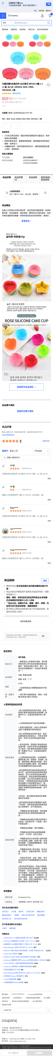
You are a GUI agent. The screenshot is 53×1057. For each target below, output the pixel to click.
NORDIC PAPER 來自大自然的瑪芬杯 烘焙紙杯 (20, 957)
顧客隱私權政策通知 (33, 997)
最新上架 (14, 451)
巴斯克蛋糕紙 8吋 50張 (12, 970)
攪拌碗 (21, 912)
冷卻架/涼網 (30, 912)
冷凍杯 (4, 928)
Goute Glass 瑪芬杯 (11, 954)
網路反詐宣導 (6, 1004)
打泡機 (13, 912)
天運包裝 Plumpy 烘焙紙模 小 (14, 976)
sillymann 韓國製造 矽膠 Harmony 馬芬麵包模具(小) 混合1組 (25, 960)
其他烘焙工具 (6, 919)
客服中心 (48, 10)
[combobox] (42, 451)
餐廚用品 (14, 29)
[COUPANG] (9, 1021)
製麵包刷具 (41, 912)
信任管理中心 (18, 997)
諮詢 (45, 581)
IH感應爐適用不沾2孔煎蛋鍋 (13, 982)
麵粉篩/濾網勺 (7, 915)
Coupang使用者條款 (35, 994)
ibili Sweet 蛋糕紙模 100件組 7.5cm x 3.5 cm (19, 941)
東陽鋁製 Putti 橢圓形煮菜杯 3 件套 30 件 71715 (20, 944)
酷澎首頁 (5, 29)
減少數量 (18, 127)
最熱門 (5, 451)
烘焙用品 (23, 29)
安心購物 (47, 997)
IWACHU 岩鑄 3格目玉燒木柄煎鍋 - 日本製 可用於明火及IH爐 (24, 951)
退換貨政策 (6, 997)
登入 (35, 10)
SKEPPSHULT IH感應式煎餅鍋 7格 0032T (18, 938)
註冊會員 (41, 10)
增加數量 (4, 127)
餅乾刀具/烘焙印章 (28, 915)
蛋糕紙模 (12, 928)
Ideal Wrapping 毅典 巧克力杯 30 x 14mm (18, 947)
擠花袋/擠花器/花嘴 (20, 919)
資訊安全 (5, 1001)
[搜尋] (48, 22)
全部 (4, 23)
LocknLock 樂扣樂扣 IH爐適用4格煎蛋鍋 (18, 966)
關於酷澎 (5, 994)
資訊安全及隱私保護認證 (20, 1001)
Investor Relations (18, 994)
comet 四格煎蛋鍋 (10, 979)
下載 (48, 4)
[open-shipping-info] (25, 113)
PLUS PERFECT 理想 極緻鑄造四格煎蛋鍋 (18, 963)
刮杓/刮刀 (5, 912)
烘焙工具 (31, 29)
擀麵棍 (16, 915)
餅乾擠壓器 (41, 915)
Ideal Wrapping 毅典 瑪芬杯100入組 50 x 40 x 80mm (22, 973)
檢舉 (43, 636)
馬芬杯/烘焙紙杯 (42, 29)
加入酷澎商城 (37, 1001)
